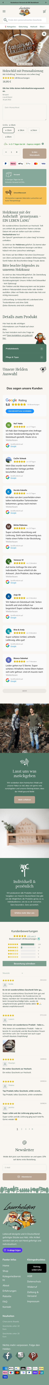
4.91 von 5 (31, 936)
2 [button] (21, 1129)
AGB (29, 1276)
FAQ (5, 1301)
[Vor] (45, 2)
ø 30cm (8, 137)
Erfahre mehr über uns (24, 913)
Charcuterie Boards (11, 1321)
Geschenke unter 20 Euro (11, 1335)
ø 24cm (34, 130)
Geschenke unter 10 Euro (11, 1327)
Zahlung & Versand (32, 1294)
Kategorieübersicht (12, 1278)
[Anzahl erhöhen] (16, 152)
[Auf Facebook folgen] (7, 1357)
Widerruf (32, 1286)
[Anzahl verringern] (6, 152)
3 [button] (25, 1129)
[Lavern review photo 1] (9, 1046)
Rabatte (7, 1296)
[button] (8, 78)
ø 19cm (21, 130)
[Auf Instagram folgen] (20, 1356)
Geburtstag (23, 27)
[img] (8, 980)
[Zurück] (3, 2)
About (6, 1285)
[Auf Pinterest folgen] (33, 1356)
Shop (5, 1270)
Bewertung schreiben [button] (24, 963)
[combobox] (26, 20)
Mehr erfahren (24, 799)
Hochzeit (33, 27)
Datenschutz (34, 1281)
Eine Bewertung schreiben (19, 411)
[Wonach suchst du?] (5, 20)
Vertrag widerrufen (37, 1268)
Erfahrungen (9, 1290)
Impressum (33, 1301)
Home (6, 1265)
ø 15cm (8, 130)
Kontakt (7, 1306)
